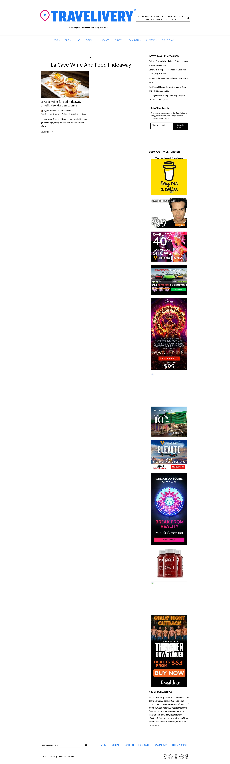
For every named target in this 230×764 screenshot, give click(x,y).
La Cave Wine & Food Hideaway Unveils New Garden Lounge (61, 103)
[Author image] (42, 111)
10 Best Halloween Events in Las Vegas (166, 78)
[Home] (90, 57)
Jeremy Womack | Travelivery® (58, 110)
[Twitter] (170, 756)
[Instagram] (176, 756)
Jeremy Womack (179, 745)
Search (86, 745)
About (104, 745)
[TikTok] (187, 756)
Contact (116, 745)
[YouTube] (181, 756)
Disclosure (143, 745)
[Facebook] (165, 756)
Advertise (129, 745)
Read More (47, 132)
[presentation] (65, 84)
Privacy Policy (160, 745)
